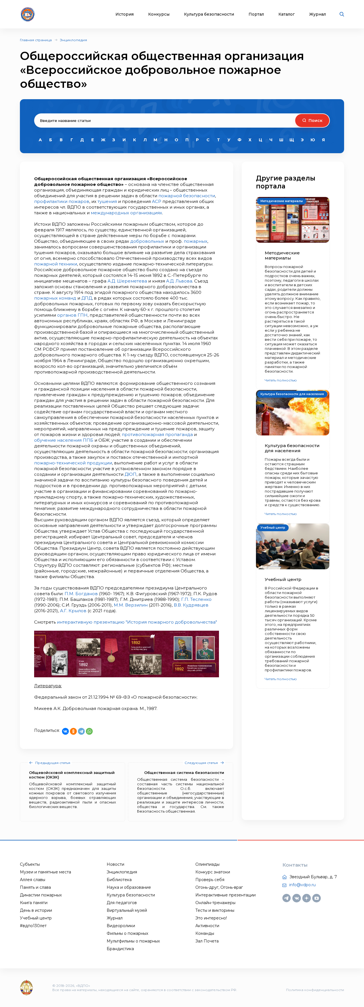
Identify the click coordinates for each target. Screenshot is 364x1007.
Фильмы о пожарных (127, 933)
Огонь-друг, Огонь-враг (219, 887)
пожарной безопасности (186, 195)
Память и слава (35, 887)
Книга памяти (33, 902)
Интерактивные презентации (225, 895)
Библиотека (119, 879)
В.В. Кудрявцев (191, 605)
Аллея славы (32, 879)
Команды (204, 933)
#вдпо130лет (33, 925)
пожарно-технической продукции (73, 463)
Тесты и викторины (214, 910)
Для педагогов (122, 902)
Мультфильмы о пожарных (133, 941)
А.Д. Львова (179, 281)
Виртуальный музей (127, 910)
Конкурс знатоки (212, 872)
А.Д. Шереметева (127, 281)
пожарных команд (55, 298)
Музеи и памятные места (45, 872)
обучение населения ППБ (63, 440)
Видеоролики (121, 925)
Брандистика (120, 948)
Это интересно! (211, 918)
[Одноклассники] (73, 731)
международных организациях (126, 212)
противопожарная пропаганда (157, 434)
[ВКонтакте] (65, 731)
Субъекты (30, 864)
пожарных (195, 241)
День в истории (36, 910)
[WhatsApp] (89, 731)
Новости (115, 864)
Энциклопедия (73, 40)
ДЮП (130, 474)
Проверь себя (209, 879)
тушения (107, 201)
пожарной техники (55, 264)
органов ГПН (72, 315)
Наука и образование (129, 887)
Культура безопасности (209, 14)
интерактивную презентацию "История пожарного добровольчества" (137, 622)
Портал (256, 14)
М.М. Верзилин (131, 605)
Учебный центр (36, 918)
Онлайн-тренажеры (215, 902)
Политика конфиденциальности (315, 990)
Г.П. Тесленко (196, 599)
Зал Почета (207, 941)
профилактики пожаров (61, 201)
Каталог (286, 14)
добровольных (147, 241)
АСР (156, 201)
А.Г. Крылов (73, 610)
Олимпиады (207, 864)
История (124, 14)
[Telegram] (81, 731)
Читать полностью (281, 380)
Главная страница (36, 40)
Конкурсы (158, 14)
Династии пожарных (41, 895)
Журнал (317, 14)
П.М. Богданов (81, 593)
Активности (207, 925)
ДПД (86, 298)
